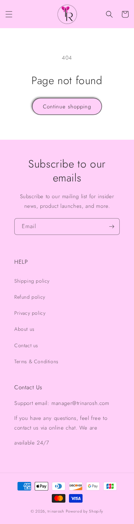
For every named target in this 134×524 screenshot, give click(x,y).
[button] (9, 14)
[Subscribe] (111, 226)
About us (24, 329)
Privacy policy (29, 313)
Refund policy (29, 296)
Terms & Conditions (36, 361)
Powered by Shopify (85, 511)
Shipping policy (32, 280)
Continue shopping (67, 107)
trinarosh (56, 511)
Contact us (26, 345)
